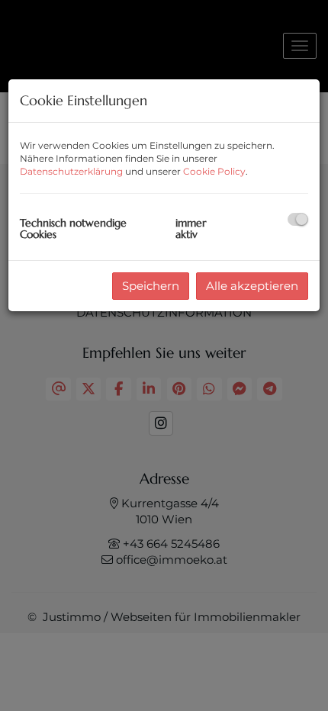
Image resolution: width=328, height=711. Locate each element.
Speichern (150, 285)
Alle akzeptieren (252, 285)
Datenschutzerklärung (71, 171)
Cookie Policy (214, 171)
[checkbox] (298, 219)
